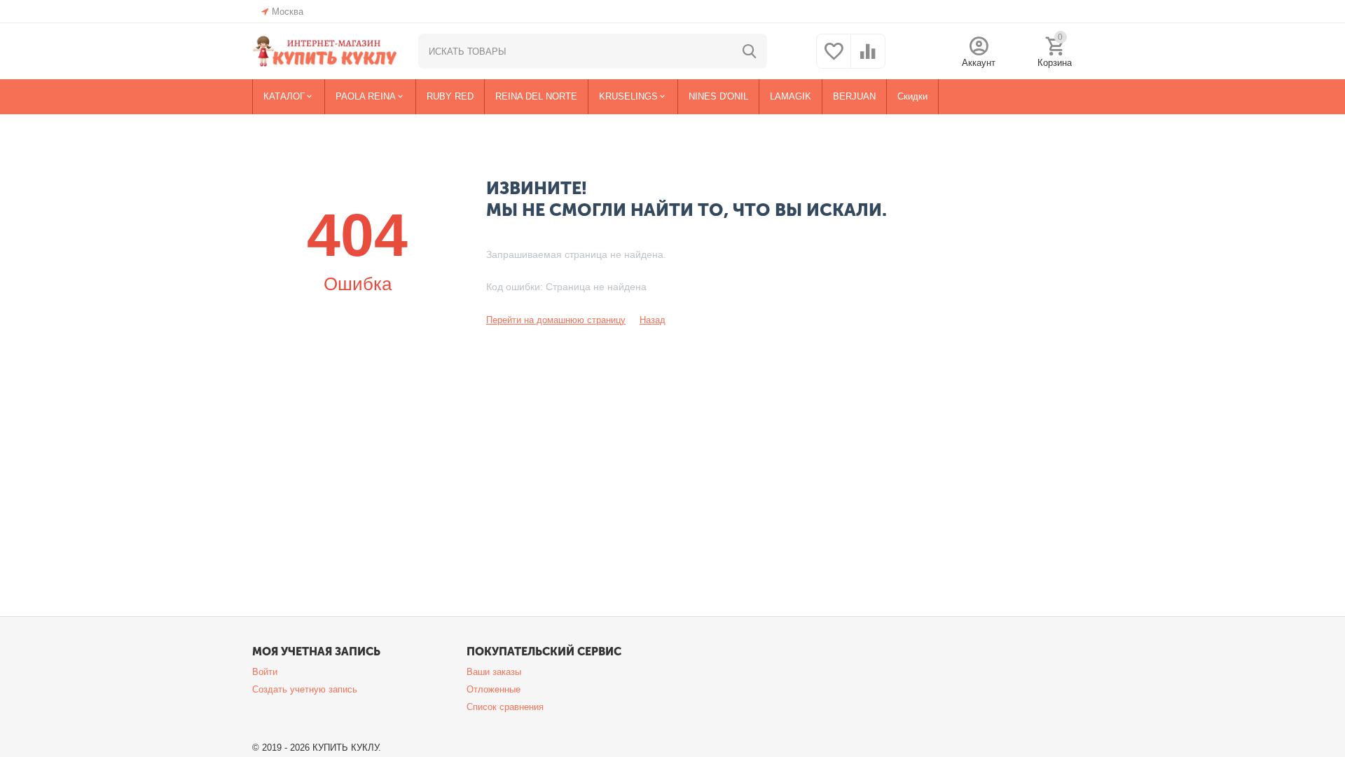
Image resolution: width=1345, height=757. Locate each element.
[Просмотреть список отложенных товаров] (833, 59)
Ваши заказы (494, 672)
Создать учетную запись (304, 689)
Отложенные (493, 689)
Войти (264, 672)
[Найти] (750, 51)
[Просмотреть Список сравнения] (868, 59)
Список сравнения (505, 707)
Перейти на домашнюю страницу (556, 320)
